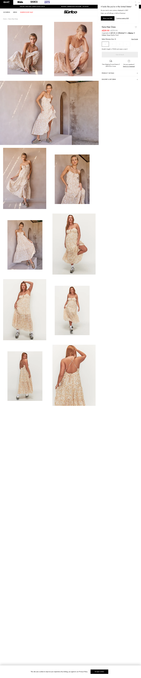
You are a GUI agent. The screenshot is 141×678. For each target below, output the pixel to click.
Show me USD (107, 18)
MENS (15, 12)
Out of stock (120, 55)
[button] (6, 2)
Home (5, 19)
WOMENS (6, 12)
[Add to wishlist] (136, 27)
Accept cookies (99, 672)
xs (105, 44)
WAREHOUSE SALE (26, 12)
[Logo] (70, 13)
